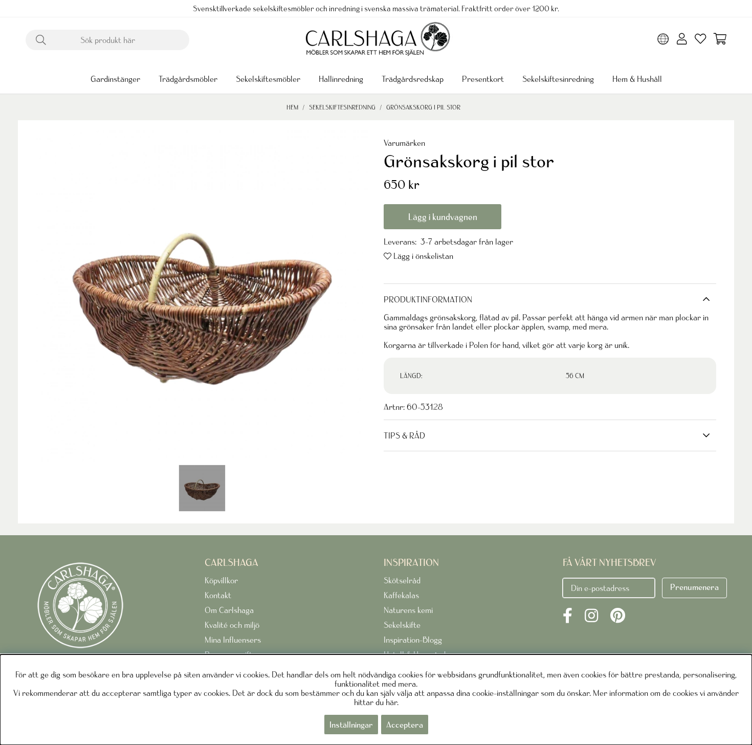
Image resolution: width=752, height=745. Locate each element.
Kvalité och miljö (232, 624)
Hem (292, 107)
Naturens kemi (408, 610)
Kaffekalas (401, 595)
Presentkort (483, 78)
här (391, 702)
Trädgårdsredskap (413, 78)
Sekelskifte (402, 624)
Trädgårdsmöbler (188, 78)
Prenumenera (694, 586)
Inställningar (351, 724)
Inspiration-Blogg (413, 639)
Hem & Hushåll (637, 78)
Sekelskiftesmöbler (268, 78)
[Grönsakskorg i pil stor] (202, 488)
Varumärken (404, 142)
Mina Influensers (233, 639)
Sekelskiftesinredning (558, 78)
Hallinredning (341, 78)
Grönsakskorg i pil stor (423, 107)
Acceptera (404, 724)
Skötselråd (402, 580)
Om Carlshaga (229, 610)
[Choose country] (663, 40)
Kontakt (218, 595)
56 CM (575, 376)
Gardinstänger (115, 78)
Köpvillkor (221, 580)
